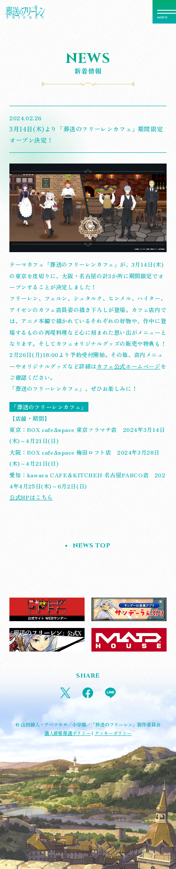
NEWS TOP (91, 546)
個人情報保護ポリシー (67, 732)
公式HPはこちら (31, 497)
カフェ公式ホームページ (129, 366)
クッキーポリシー (113, 732)
